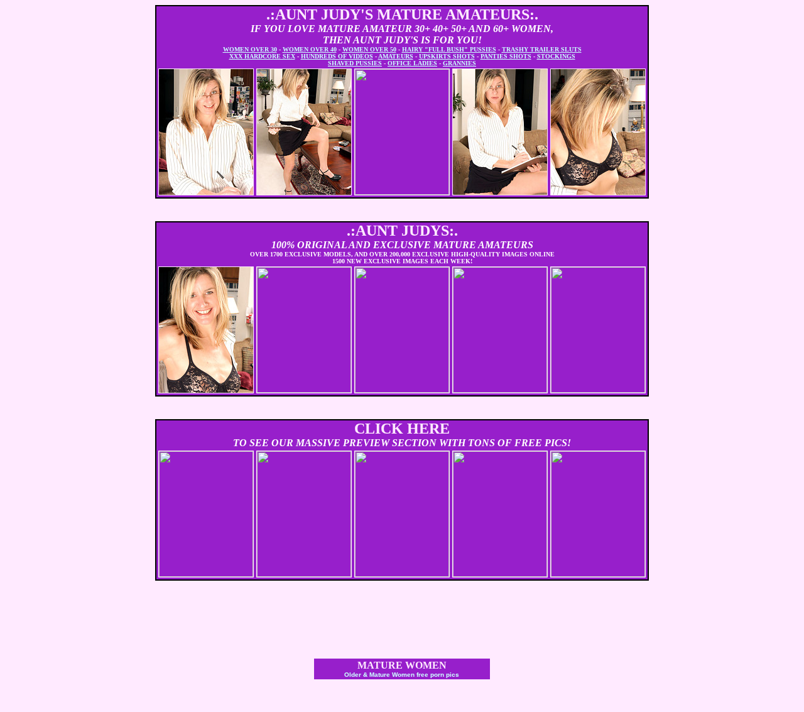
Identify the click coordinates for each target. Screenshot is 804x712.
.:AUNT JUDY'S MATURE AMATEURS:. (402, 14)
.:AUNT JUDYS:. (402, 230)
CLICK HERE (402, 428)
